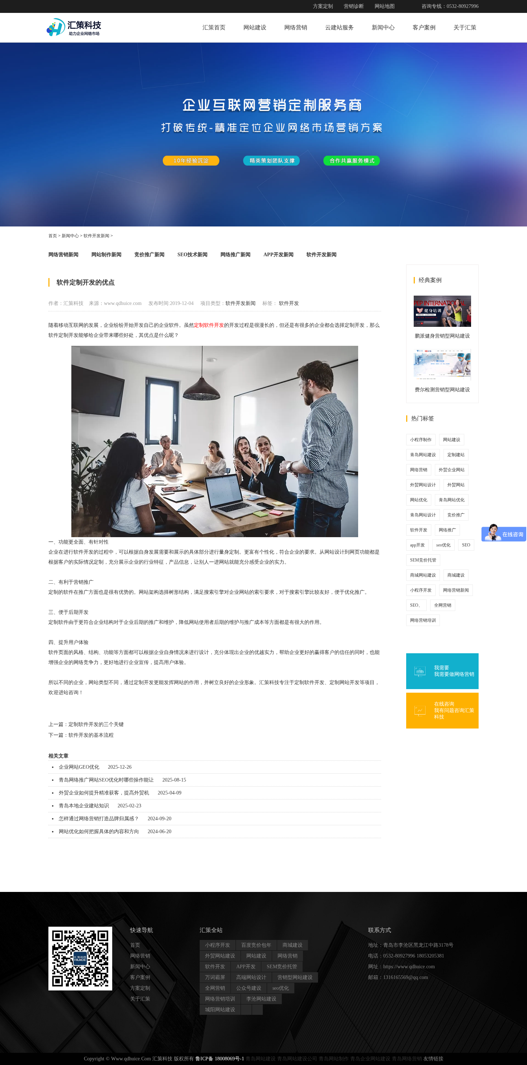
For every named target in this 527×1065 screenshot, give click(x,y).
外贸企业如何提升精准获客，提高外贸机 (104, 793)
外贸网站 (456, 484)
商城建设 (456, 575)
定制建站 (456, 454)
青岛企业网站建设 (370, 1058)
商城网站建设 (423, 575)
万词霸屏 (215, 977)
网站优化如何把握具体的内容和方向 (99, 831)
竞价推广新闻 (149, 254)
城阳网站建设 (220, 1009)
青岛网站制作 (334, 1058)
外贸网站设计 (423, 484)
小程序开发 (421, 590)
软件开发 (289, 303)
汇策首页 (214, 27)
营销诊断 (354, 6)
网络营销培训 (423, 620)
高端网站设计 (251, 977)
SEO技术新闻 (192, 254)
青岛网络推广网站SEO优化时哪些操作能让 (106, 780)
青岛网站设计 (423, 514)
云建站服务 (339, 27)
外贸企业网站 (452, 469)
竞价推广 (456, 514)
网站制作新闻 (106, 254)
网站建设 (254, 27)
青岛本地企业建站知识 (84, 805)
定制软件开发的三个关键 (96, 724)
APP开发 (246, 966)
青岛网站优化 (452, 499)
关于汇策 (465, 27)
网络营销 (295, 27)
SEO (466, 545)
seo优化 (443, 545)
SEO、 (416, 605)
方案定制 (323, 6)
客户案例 (424, 27)
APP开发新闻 (279, 254)
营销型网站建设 (295, 977)
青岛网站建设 (423, 454)
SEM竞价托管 (423, 560)
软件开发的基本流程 (91, 735)
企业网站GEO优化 (79, 767)
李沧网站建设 (261, 999)
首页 (52, 235)
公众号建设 (248, 988)
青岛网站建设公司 (297, 1058)
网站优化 (418, 499)
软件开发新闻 (96, 235)
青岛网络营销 (407, 1058)
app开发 (417, 545)
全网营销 (442, 605)
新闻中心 (383, 27)
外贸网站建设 (220, 956)
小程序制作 (421, 439)
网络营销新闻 (63, 254)
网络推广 (447, 529)
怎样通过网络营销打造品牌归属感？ (99, 818)
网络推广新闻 (235, 254)
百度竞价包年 (256, 945)
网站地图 (385, 6)
